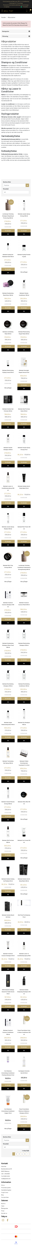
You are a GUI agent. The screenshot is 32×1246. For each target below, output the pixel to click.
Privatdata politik (6, 1187)
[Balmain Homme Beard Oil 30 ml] (8, 906)
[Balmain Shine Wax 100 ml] (24, 792)
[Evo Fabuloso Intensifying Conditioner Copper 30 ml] (8, 1100)
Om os (3, 1185)
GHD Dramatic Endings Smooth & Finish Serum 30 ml (8, 991)
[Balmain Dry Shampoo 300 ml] (24, 713)
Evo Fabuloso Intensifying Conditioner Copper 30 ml (8, 1111)
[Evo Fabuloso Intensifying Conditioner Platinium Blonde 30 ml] (8, 1062)
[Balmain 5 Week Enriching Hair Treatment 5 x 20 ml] (24, 752)
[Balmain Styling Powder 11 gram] (24, 245)
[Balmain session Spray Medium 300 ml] (8, 517)
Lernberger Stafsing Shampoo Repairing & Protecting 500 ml (8, 216)
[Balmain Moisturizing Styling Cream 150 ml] (8, 361)
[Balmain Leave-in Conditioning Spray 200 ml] (8, 477)
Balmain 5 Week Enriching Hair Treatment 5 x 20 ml (24, 763)
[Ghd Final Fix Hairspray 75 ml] (24, 906)
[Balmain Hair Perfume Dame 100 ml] (24, 400)
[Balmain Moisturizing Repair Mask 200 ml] (24, 322)
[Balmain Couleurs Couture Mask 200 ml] (24, 593)
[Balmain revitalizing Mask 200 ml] (8, 322)
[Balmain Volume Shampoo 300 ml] (8, 438)
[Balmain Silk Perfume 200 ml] (8, 831)
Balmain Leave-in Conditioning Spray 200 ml (8, 488)
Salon (2, 1206)
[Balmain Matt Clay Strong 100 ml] (8, 556)
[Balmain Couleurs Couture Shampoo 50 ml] (8, 944)
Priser (2, 1211)
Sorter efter (7, 182)
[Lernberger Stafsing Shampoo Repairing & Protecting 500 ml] (8, 205)
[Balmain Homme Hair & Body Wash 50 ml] (24, 477)
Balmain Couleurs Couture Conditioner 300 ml (7, 1032)
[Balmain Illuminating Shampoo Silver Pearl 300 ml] (8, 634)
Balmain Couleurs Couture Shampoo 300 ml (8, 604)
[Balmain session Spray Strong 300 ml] (24, 205)
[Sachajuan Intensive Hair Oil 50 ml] (24, 1062)
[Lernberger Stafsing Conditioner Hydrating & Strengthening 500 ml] (24, 556)
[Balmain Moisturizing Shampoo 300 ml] (24, 634)
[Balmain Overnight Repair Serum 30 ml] (24, 361)
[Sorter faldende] (27, 185)
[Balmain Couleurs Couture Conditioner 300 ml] (8, 1021)
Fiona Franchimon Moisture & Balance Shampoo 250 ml (24, 1111)
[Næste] (27, 1154)
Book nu (3, 1203)
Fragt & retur (4, 1192)
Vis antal (5, 189)
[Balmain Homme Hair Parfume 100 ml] (8, 400)
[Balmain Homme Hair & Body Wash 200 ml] (24, 870)
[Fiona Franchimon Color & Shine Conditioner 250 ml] (24, 1021)
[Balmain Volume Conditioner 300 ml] (24, 284)
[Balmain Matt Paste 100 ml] (24, 517)
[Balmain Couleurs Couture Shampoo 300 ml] (8, 593)
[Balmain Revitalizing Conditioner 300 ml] (24, 675)
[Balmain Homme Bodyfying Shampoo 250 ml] (24, 980)
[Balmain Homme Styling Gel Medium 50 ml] (8, 870)
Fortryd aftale (5, 1197)
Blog (2, 1195)
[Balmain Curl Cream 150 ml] (24, 831)
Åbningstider (4, 1208)
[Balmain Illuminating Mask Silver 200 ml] (8, 284)
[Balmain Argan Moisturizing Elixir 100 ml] (8, 713)
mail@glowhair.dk (5, 1178)
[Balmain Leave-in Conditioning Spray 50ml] (24, 944)
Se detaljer (8, 230)
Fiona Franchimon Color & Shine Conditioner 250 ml (24, 1032)
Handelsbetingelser (6, 1190)
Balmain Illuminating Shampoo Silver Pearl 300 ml (8, 645)
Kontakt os (4, 1213)
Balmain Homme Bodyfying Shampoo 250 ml (24, 991)
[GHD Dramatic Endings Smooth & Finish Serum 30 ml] (8, 980)
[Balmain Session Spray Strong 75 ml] (24, 438)
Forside (3, 17)
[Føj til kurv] (8, 234)
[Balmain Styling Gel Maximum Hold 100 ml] (8, 245)
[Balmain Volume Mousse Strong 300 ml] (8, 792)
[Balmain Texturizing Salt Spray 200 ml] (8, 752)
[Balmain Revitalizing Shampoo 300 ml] (8, 675)
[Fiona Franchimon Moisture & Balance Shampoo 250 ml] (24, 1100)
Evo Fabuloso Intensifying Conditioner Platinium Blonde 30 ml (8, 1073)
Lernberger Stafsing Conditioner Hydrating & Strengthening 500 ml (23, 567)
